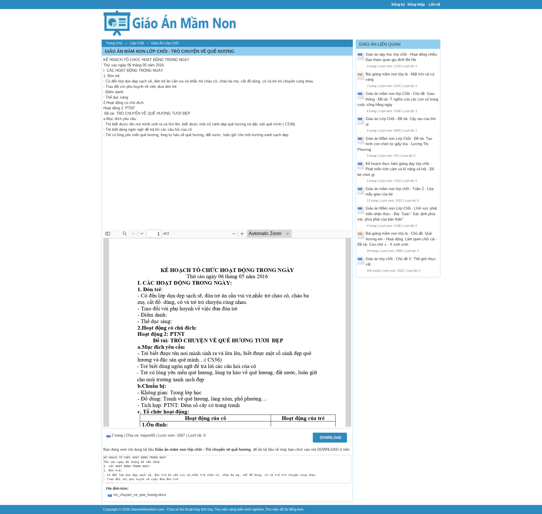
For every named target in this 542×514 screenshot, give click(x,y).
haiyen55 (148, 435)
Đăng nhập (416, 4)
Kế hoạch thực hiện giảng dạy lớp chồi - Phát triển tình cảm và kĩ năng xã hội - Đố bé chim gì (395, 169)
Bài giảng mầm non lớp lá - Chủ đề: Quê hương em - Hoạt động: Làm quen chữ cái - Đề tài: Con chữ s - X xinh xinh (397, 239)
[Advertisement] (227, 186)
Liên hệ (434, 4)
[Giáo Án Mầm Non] (169, 22)
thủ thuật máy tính (193, 509)
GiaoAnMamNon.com (147, 509)
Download (330, 437)
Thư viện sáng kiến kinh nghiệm (239, 509)
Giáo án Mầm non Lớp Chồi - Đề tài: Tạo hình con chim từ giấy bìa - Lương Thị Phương (394, 144)
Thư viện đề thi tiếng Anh (284, 509)
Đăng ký (398, 4)
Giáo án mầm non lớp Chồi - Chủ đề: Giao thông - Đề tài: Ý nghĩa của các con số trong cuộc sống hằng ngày (397, 99)
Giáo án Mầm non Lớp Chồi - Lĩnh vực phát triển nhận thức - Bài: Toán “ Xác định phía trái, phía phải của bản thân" (397, 213)
